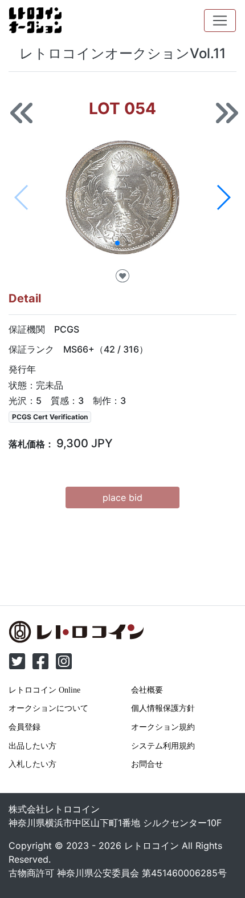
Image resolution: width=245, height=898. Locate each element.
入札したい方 (32, 763)
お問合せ (147, 763)
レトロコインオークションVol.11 (122, 53)
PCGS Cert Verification (50, 416)
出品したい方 (32, 745)
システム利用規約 (163, 745)
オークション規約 (163, 726)
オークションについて (48, 708)
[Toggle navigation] (220, 20)
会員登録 (24, 726)
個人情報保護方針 (163, 708)
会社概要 (147, 689)
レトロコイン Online (44, 689)
